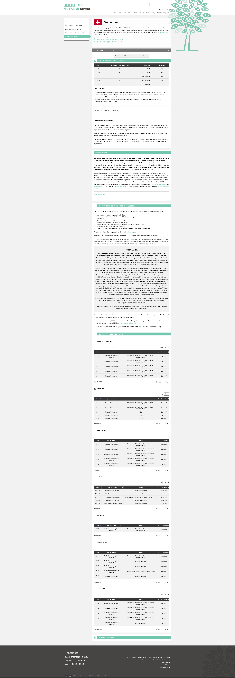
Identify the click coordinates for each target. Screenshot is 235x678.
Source (141, 352)
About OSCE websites (98, 676)
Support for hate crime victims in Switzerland (109, 39)
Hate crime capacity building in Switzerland (108, 41)
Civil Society (150, 13)
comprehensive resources (158, 184)
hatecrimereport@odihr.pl (128, 323)
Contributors (129, 232)
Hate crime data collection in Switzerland (108, 38)
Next (166, 382)
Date (97, 352)
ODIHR (74, 676)
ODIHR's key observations (73, 29)
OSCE (89, 676)
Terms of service (110, 676)
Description (164, 352)
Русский (168, 9)
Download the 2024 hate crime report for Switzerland (131, 56)
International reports (71, 36)
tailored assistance (99, 186)
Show (162, 347)
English (160, 9)
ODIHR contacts (82, 676)
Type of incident (111, 352)
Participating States (164, 13)
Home (113, 13)
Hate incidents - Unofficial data (75, 33)
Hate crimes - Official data (73, 25)
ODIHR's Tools (139, 13)
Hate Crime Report (124, 13)
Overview (68, 22)
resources (119, 186)
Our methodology (99, 194)
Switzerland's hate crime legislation (106, 43)
